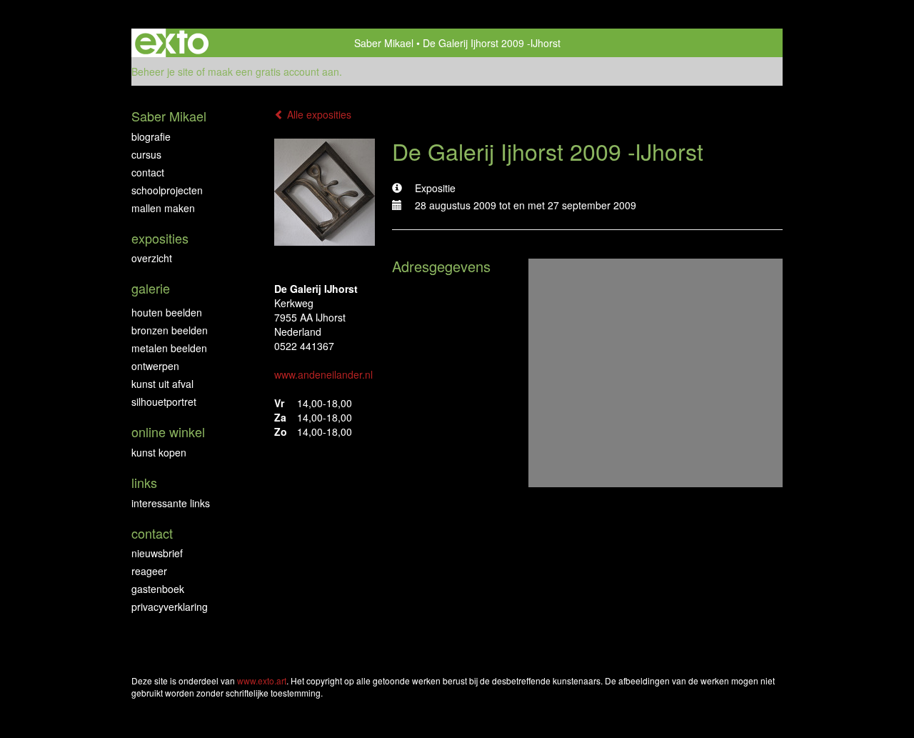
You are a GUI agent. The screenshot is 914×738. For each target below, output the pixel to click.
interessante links (170, 503)
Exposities (160, 238)
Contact (147, 172)
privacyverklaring (169, 606)
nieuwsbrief (157, 553)
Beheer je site (162, 71)
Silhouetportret (163, 401)
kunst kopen (158, 452)
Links (144, 483)
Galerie (150, 288)
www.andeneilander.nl (323, 374)
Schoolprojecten (167, 190)
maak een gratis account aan (273, 71)
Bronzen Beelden (169, 330)
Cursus (146, 154)
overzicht (151, 258)
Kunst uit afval (162, 384)
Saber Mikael (383, 43)
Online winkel (168, 432)
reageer (149, 571)
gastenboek (157, 589)
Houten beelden (166, 312)
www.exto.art (261, 680)
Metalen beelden (169, 348)
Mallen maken (163, 208)
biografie (151, 136)
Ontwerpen (155, 366)
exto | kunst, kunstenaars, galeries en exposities (171, 43)
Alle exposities (317, 114)
